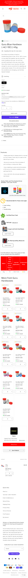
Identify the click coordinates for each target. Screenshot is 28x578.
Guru (14, 436)
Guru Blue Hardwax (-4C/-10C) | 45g (20, 382)
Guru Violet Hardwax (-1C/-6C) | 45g (7, 382)
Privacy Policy (6, 507)
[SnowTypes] (4, 191)
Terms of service (6, 572)
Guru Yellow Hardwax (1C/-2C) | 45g (20, 355)
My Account (6, 517)
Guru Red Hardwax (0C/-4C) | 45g (7, 355)
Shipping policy (14, 572)
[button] (2, 8)
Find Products (6, 514)
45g (4, 82)
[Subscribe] (22, 548)
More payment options (14, 120)
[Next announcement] (25, 2)
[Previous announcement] (2, 2)
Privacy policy (22, 570)
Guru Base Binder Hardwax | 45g (6, 409)
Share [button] (4, 140)
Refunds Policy (8, 131)
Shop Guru (14, 444)
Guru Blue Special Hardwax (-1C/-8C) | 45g (20, 327)
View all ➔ (15, 222)
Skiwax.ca (9, 570)
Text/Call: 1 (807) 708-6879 (9, 494)
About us (5, 491)
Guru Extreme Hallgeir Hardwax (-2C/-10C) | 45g (7, 299)
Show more (22, 440)
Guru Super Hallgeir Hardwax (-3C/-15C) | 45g (7, 327)
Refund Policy (6, 501)
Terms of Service (7, 510)
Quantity (3, 105)
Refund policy (15, 570)
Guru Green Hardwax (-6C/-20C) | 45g (20, 298)
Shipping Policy (8, 136)
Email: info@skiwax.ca (8, 498)
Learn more (8, 233)
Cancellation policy (15, 574)
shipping (11, 96)
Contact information (22, 572)
